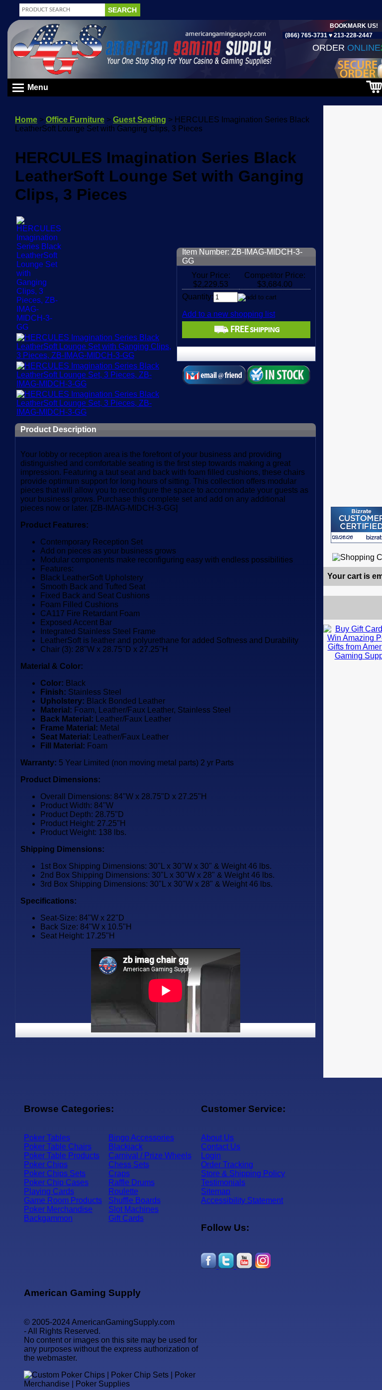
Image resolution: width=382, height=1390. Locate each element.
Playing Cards (49, 1191)
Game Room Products (63, 1200)
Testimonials (223, 1182)
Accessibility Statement (242, 1200)
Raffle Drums (131, 1182)
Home (26, 119)
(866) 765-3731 (306, 35)
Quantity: (197, 296)
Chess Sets (128, 1164)
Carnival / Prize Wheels (149, 1155)
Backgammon (48, 1218)
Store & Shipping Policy (243, 1173)
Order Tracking (227, 1164)
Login (211, 1155)
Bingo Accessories (141, 1137)
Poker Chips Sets (55, 1173)
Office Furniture (75, 119)
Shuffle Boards (134, 1200)
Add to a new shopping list (228, 314)
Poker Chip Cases (56, 1182)
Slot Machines (133, 1209)
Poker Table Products (61, 1155)
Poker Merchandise (58, 1209)
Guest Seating (139, 119)
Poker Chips (46, 1164)
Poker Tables (47, 1137)
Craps (119, 1173)
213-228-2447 (352, 35)
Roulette (123, 1191)
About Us (217, 1137)
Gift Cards (126, 1218)
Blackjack (125, 1146)
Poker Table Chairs (58, 1146)
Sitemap (215, 1191)
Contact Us (220, 1146)
